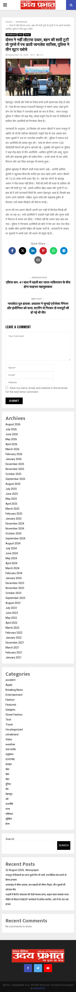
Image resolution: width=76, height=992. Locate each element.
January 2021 (14, 657)
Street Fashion (14, 714)
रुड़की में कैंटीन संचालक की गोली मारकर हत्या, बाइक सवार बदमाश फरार (37, 894)
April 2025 (11, 503)
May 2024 (11, 558)
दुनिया (8, 784)
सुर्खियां (9, 818)
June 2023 (12, 612)
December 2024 (15, 523)
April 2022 (11, 622)
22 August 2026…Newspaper (22, 870)
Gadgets (10, 709)
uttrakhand (11, 35)
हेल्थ (8, 823)
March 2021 (12, 647)
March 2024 (12, 568)
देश (7, 789)
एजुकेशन (9, 754)
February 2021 (14, 652)
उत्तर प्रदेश (11, 749)
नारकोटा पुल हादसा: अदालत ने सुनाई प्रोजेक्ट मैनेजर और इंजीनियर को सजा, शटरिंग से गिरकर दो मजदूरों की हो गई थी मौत (38, 308)
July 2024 (11, 548)
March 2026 (12, 449)
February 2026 (14, 454)
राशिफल (9, 813)
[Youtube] (48, 968)
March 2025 (12, 508)
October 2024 (13, 533)
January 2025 (14, 518)
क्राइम (20, 35)
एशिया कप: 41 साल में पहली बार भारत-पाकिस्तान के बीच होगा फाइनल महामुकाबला (38, 285)
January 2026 (14, 459)
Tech (8, 719)
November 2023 (15, 588)
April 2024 (11, 563)
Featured (11, 704)
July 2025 (11, 488)
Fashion (10, 699)
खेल (7, 769)
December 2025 (15, 464)
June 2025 (12, 493)
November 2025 (15, 469)
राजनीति (9, 803)
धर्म (7, 798)
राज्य (8, 808)
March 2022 (12, 627)
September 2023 (15, 597)
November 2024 (15, 528)
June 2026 (12, 434)
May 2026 (11, 439)
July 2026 (11, 429)
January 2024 (14, 578)
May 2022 (11, 617)
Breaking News (14, 689)
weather (10, 744)
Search (10, 839)
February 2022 (14, 632)
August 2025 (13, 483)
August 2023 (13, 602)
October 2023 (13, 593)
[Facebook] (28, 968)
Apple (9, 684)
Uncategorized (14, 729)
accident (10, 679)
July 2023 (11, 607)
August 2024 (13, 543)
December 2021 (15, 642)
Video (9, 739)
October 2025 (13, 473)
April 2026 (11, 444)
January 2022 (14, 637)
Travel (9, 724)
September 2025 (15, 478)
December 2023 (15, 583)
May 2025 (11, 498)
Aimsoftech (39, 988)
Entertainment (14, 694)
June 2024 (12, 553)
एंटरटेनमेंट (10, 759)
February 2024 (14, 573)
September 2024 (15, 538)
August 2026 (13, 424)
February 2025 (14, 513)
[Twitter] (38, 968)
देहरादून (27, 35)
